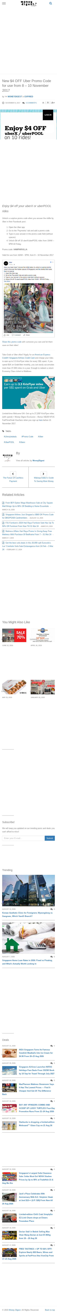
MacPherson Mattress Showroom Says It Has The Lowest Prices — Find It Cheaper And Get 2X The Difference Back (28, 1089)
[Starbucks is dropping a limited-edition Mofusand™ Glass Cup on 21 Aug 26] (9, 1125)
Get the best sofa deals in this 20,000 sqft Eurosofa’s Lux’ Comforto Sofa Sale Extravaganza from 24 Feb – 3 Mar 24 (27, 546)
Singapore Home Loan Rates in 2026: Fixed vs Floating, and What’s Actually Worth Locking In (27, 962)
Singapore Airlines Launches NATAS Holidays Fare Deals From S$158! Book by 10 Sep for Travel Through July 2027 (36, 1070)
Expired (29, 96)
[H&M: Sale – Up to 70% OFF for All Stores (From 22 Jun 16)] (14, 635)
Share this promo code (11, 342)
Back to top (50, 1310)
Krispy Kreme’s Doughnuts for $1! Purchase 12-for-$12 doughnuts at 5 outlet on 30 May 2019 (14, 708)
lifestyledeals (11, 436)
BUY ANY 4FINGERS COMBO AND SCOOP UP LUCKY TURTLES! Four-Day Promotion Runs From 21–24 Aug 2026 (37, 1108)
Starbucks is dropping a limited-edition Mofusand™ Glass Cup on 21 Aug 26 (37, 1124)
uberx (22, 442)
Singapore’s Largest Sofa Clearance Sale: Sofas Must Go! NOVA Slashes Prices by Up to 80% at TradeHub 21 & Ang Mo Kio (27, 1178)
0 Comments (31, 103)
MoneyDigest (14, 96)
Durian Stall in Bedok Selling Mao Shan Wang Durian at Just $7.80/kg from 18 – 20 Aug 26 (35, 1235)
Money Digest (15, 1310)
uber (41, 436)
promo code (28, 436)
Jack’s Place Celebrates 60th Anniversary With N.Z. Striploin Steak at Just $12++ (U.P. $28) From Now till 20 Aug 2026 (27, 1199)
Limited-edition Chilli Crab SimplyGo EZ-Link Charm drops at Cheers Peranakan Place (36, 1217)
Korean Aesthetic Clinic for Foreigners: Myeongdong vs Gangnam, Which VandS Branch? (27, 914)
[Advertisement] (28, 39)
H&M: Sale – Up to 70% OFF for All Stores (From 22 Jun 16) (13, 654)
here (41, 420)
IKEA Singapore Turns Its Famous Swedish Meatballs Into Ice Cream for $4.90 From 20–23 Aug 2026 (36, 1053)
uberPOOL (9, 442)
